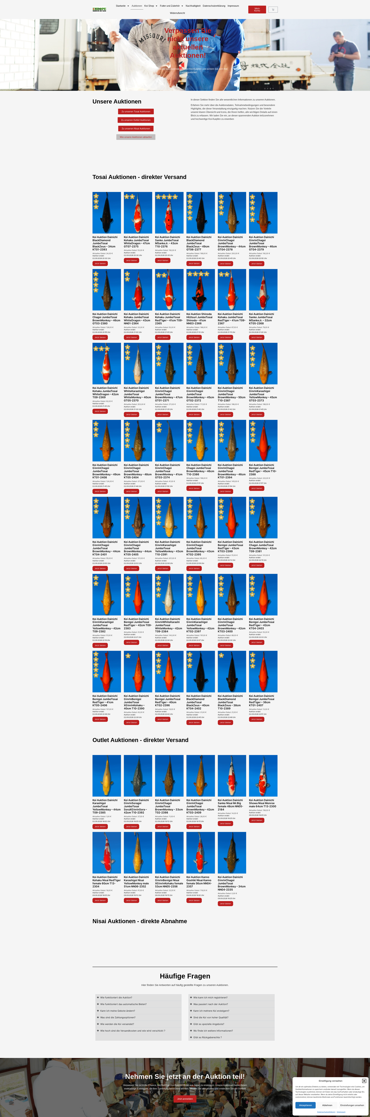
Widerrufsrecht (177, 13)
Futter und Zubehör (170, 6)
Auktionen (137, 6)
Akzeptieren (305, 1105)
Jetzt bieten (100, 263)
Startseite (121, 6)
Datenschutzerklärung (326, 1112)
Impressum (341, 1112)
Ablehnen (327, 1105)
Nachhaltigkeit (193, 6)
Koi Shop (149, 6)
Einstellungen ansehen (352, 1105)
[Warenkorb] (273, 10)
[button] (364, 1080)
